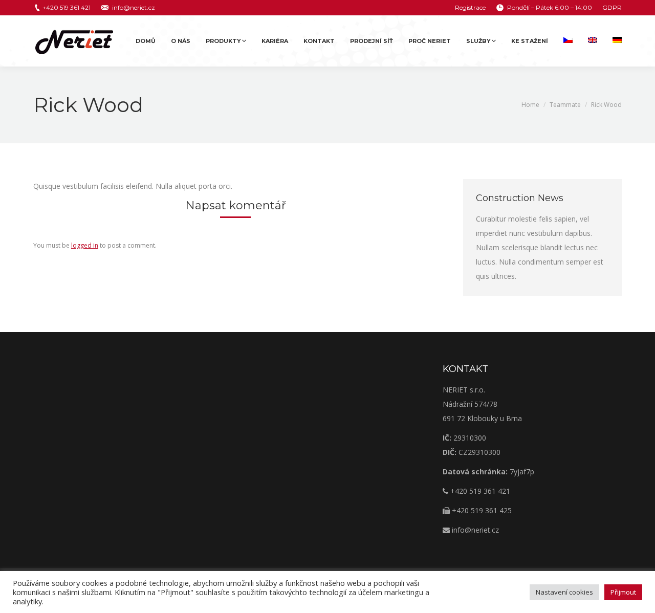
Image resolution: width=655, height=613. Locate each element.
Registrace (470, 7)
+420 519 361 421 (66, 7)
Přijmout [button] (623, 592)
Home (530, 104)
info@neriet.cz (133, 7)
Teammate (565, 104)
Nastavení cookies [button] (564, 592)
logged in (84, 245)
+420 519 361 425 (481, 510)
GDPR (612, 7)
